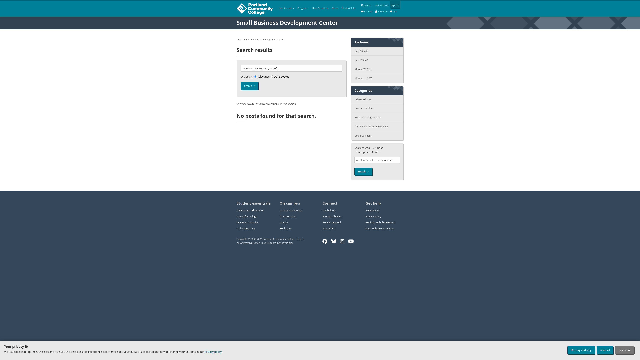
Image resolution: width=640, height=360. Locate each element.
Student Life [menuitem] (348, 8)
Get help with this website (380, 222)
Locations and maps (291, 210)
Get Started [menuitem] (285, 8)
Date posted (281, 76)
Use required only (581, 350)
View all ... (363, 78)
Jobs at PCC (328, 228)
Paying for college (247, 216)
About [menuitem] (335, 8)
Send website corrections (380, 228)
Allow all (605, 350)
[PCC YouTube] (351, 241)
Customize (625, 350)
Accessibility (373, 210)
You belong (328, 210)
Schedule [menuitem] (320, 8)
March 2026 (363, 69)
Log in (301, 239)
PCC (239, 39)
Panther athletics (332, 216)
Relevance (263, 76)
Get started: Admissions (250, 210)
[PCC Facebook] (324, 241)
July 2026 (361, 51)
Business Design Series (368, 117)
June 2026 (362, 60)
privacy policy (213, 352)
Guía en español (331, 222)
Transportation (288, 216)
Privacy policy (373, 216)
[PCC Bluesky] (333, 241)
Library (284, 222)
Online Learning (246, 228)
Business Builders (365, 108)
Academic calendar (247, 222)
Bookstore (286, 228)
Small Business (363, 135)
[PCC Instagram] (342, 241)
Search (248, 86)
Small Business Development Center (287, 22)
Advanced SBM (363, 99)
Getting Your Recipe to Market (371, 126)
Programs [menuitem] (303, 8)
